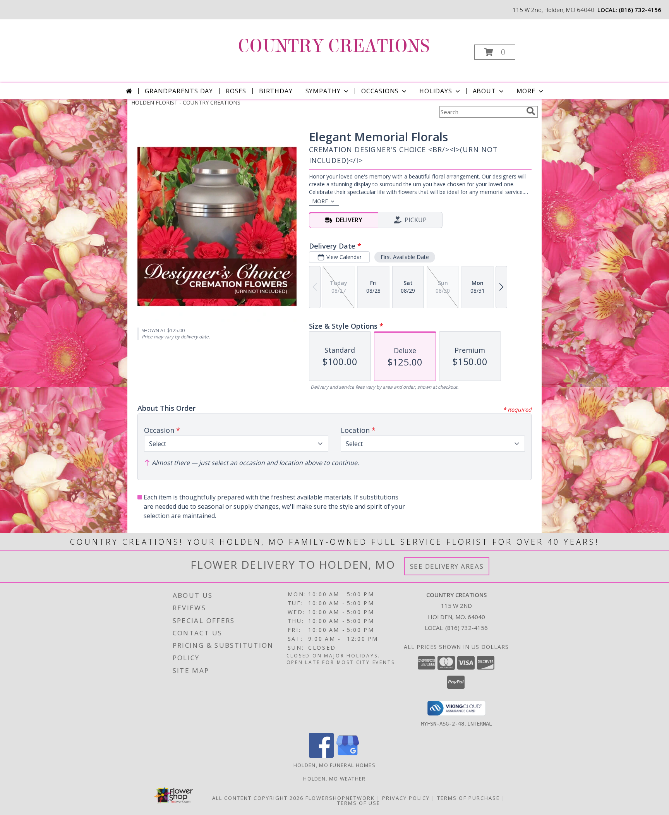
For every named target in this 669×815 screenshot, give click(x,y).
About (484, 91)
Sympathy (323, 91)
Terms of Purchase (468, 797)
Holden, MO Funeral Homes (334, 765)
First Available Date (405, 257)
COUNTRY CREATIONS (334, 46)
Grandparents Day (179, 91)
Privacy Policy (406, 797)
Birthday (275, 91)
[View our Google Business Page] (347, 755)
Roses (236, 91)
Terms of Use (358, 803)
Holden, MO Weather (334, 778)
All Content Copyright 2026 (258, 797)
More (525, 91)
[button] (494, 52)
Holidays (435, 91)
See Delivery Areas (447, 566)
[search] (530, 111)
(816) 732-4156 (640, 10)
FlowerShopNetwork (340, 797)
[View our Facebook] (321, 755)
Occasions (380, 91)
